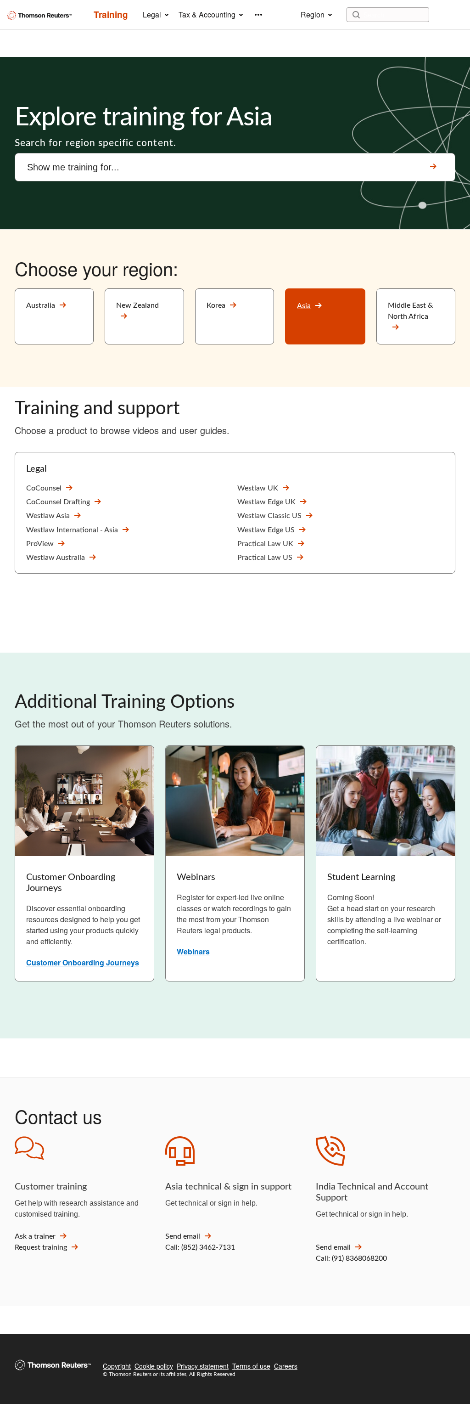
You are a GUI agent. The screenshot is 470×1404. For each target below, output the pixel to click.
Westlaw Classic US (269, 515)
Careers (285, 1365)
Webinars (193, 951)
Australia (40, 305)
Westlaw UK (257, 488)
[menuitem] (110, 14)
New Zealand (137, 305)
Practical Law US (264, 557)
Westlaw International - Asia (72, 530)
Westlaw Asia (48, 515)
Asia (304, 306)
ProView (40, 543)
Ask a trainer (35, 1236)
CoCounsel (44, 488)
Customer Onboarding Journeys (82, 962)
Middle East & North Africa (410, 311)
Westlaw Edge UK (266, 502)
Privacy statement (203, 1365)
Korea (216, 305)
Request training (41, 1247)
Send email (182, 1236)
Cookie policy (153, 1365)
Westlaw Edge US (266, 530)
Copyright (117, 1365)
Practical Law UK (265, 543)
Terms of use (251, 1365)
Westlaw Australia (55, 557)
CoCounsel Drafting (58, 502)
